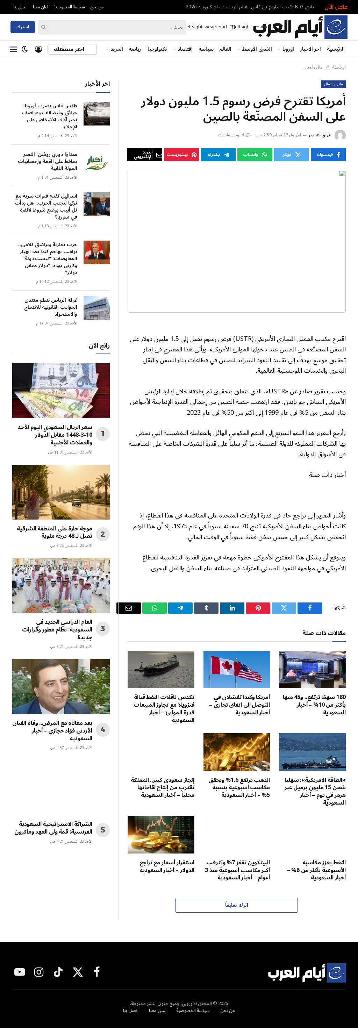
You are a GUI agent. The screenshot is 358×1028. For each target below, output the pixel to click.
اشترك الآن (22, 28)
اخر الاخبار (310, 49)
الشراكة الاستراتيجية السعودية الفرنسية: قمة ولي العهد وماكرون (53, 828)
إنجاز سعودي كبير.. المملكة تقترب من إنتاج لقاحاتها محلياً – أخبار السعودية (162, 788)
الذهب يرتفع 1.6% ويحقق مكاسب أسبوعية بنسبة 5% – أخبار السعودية (239, 788)
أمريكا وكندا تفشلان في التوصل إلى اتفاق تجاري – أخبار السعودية (239, 705)
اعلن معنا (40, 7)
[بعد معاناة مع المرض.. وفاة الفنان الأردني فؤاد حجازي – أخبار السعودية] (61, 686)
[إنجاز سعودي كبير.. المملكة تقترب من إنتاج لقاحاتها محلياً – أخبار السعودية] (161, 752)
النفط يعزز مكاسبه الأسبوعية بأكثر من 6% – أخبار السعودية (316, 870)
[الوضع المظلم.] (25, 49)
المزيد (116, 49)
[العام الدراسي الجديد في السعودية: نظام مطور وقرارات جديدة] (61, 585)
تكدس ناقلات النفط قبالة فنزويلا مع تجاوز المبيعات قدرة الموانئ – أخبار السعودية (164, 709)
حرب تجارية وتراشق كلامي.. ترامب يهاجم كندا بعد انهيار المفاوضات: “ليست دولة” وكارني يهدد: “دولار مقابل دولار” (47, 258)
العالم (225, 49)
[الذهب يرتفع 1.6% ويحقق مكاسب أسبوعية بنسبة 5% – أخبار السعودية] (236, 752)
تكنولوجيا (157, 49)
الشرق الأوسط (257, 49)
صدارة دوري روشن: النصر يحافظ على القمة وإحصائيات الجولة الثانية (47, 161)
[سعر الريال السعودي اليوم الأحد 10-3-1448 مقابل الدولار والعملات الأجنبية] (61, 390)
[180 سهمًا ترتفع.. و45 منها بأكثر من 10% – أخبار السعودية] (312, 669)
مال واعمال (333, 84)
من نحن (97, 7)
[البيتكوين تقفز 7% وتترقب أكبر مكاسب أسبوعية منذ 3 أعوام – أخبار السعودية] (236, 835)
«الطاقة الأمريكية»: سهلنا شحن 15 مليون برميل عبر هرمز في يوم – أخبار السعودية (315, 792)
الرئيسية (336, 49)
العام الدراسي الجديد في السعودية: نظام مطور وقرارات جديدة (57, 630)
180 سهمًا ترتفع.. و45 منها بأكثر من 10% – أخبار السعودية (314, 705)
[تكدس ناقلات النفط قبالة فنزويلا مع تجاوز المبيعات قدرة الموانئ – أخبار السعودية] (161, 669)
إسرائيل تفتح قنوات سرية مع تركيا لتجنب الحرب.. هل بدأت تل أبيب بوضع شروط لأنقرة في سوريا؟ (46, 207)
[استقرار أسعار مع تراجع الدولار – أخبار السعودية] (161, 835)
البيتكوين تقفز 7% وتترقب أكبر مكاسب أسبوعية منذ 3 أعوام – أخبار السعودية (237, 870)
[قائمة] (13, 49)
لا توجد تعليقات (231, 135)
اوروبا (288, 49)
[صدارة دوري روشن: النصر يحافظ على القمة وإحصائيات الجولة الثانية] (97, 162)
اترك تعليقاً (236, 905)
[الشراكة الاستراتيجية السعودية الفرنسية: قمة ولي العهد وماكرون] (61, 787)
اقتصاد (185, 49)
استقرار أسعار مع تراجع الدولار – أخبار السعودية (166, 866)
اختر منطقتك (69, 49)
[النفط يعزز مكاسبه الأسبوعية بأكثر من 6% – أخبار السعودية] (312, 835)
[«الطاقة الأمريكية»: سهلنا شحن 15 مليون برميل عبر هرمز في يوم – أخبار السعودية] (312, 752)
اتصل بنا (20, 7)
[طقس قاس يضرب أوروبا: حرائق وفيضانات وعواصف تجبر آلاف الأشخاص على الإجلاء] (97, 114)
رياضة (135, 49)
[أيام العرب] (300, 27)
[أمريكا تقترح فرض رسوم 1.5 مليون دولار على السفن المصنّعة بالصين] (237, 241)
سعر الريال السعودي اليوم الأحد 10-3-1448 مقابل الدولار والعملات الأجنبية (55, 435)
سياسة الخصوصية (69, 7)
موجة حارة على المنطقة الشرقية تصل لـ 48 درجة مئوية (54, 533)
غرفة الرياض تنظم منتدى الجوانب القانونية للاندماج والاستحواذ (50, 307)
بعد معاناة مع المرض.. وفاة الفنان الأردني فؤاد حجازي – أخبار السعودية (52, 731)
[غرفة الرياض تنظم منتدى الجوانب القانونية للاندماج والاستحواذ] (97, 308)
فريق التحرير (319, 135)
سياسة (206, 49)
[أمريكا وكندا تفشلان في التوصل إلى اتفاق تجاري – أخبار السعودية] (236, 669)
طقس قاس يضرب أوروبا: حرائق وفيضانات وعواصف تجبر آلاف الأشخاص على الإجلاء (244, 7)
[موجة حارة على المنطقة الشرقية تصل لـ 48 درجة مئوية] (61, 492)
